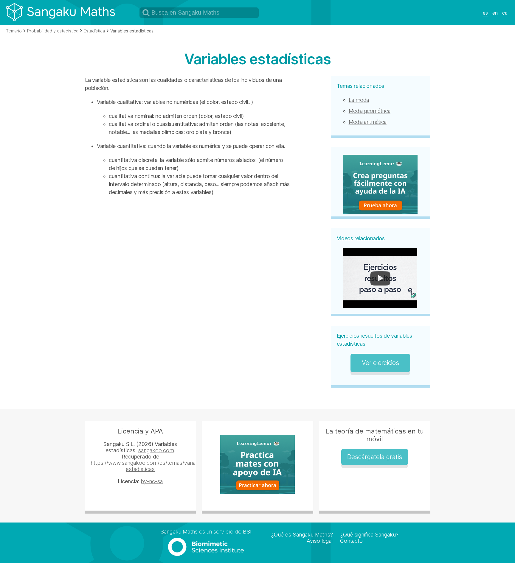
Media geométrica (369, 111)
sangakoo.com (156, 450)
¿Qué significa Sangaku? (369, 534)
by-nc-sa (152, 481)
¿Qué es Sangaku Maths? (302, 534)
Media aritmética (368, 122)
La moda (359, 100)
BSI (247, 531)
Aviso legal (320, 541)
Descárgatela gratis (374, 457)
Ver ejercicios (380, 363)
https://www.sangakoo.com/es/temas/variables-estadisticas (149, 466)
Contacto (351, 541)
